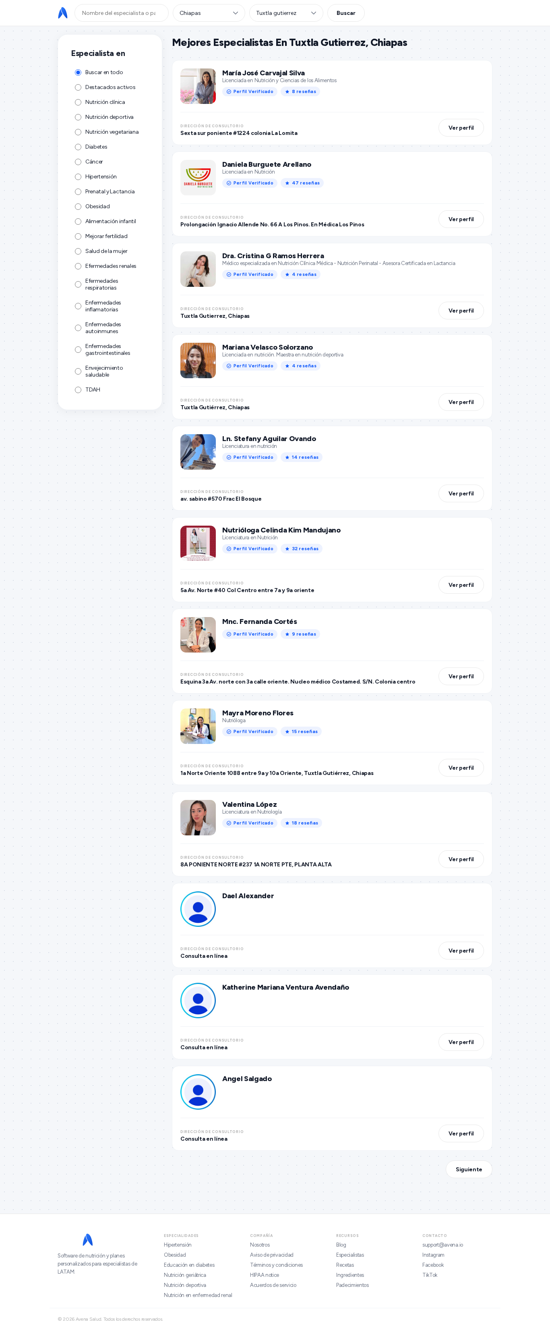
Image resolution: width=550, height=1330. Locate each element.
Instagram (433, 1255)
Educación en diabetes (189, 1265)
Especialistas (350, 1255)
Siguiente (469, 1169)
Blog (341, 1245)
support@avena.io (442, 1245)
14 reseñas (305, 457)
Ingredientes (350, 1275)
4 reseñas (304, 274)
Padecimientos (352, 1285)
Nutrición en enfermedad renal (198, 1295)
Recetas (345, 1265)
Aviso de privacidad (272, 1255)
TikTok (429, 1275)
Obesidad (175, 1255)
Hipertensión (178, 1245)
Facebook (432, 1265)
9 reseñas (304, 634)
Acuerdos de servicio (273, 1285)
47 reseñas (306, 183)
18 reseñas (305, 823)
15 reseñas (305, 731)
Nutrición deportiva (185, 1285)
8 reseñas (304, 91)
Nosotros (259, 1245)
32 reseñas (305, 548)
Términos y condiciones (276, 1265)
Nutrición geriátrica (185, 1275)
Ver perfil (461, 127)
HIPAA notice (264, 1275)
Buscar (346, 13)
